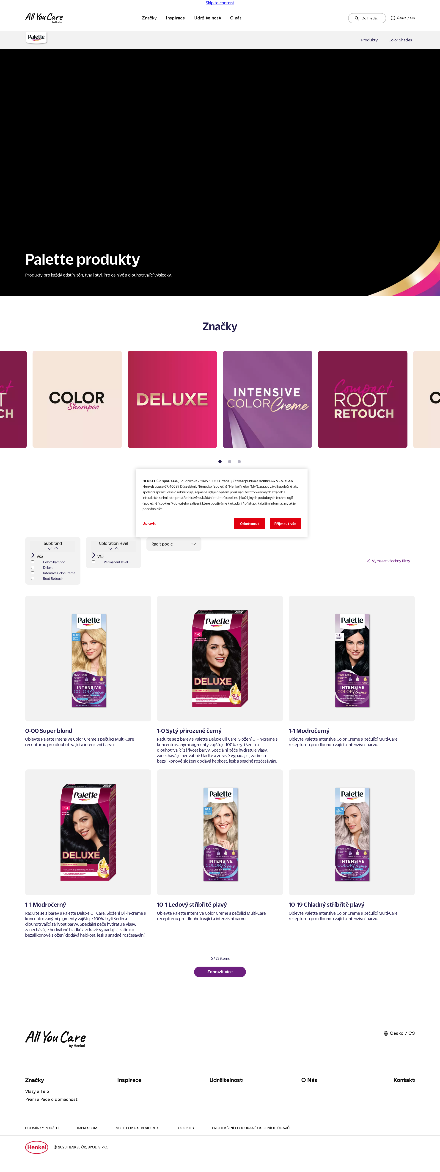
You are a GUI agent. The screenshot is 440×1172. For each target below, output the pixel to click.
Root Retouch (53, 578)
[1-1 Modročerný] (352, 680)
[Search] (358, 18)
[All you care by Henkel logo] (44, 18)
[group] (220, 410)
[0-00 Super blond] (88, 680)
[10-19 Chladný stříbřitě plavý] (352, 853)
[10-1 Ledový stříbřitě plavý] (220, 853)
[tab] (220, 461)
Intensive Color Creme (59, 573)
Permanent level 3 (117, 562)
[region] (222, 503)
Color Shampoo (54, 562)
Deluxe (48, 567)
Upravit (149, 523)
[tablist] (220, 462)
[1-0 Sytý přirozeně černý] (220, 680)
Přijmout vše (285, 523)
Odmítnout (249, 523)
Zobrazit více (220, 971)
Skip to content (220, 2)
